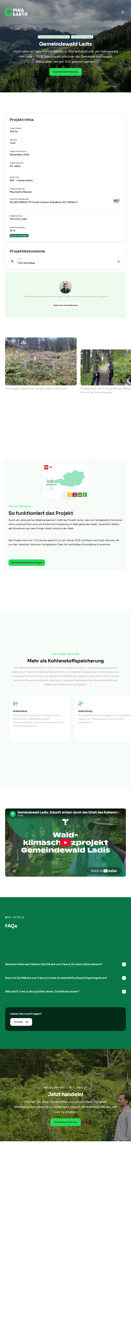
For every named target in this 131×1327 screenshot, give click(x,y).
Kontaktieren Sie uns (65, 1122)
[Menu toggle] (122, 12)
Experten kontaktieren (65, 71)
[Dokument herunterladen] (118, 261)
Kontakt (18, 1022)
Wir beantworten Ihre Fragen (26, 562)
